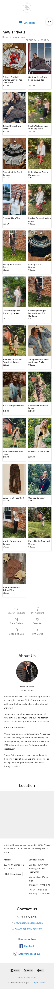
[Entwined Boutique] (27, 7)
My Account (37, 612)
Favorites (38, 623)
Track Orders (16, 623)
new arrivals (19, 37)
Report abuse (39, 982)
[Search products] (49, 21)
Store (5, 37)
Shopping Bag (16, 633)
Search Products (16, 612)
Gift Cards (37, 633)
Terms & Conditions (27, 977)
